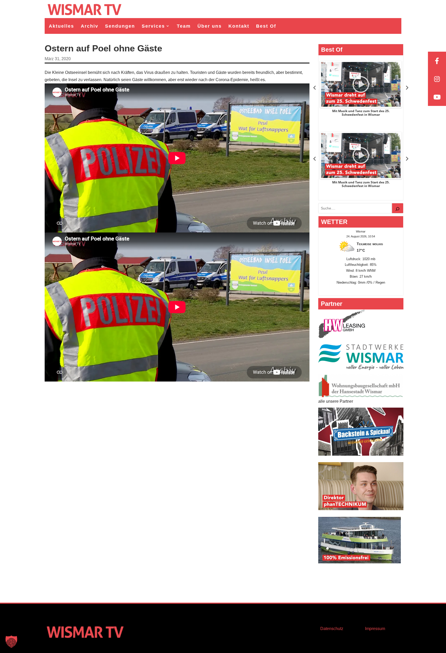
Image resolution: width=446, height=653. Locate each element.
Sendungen (120, 26)
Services (153, 26)
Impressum (375, 628)
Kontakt (238, 26)
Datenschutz (331, 628)
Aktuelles (61, 26)
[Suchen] (398, 208)
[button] (11, 641)
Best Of (266, 26)
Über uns (209, 26)
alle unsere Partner (335, 401)
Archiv (89, 26)
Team (184, 26)
